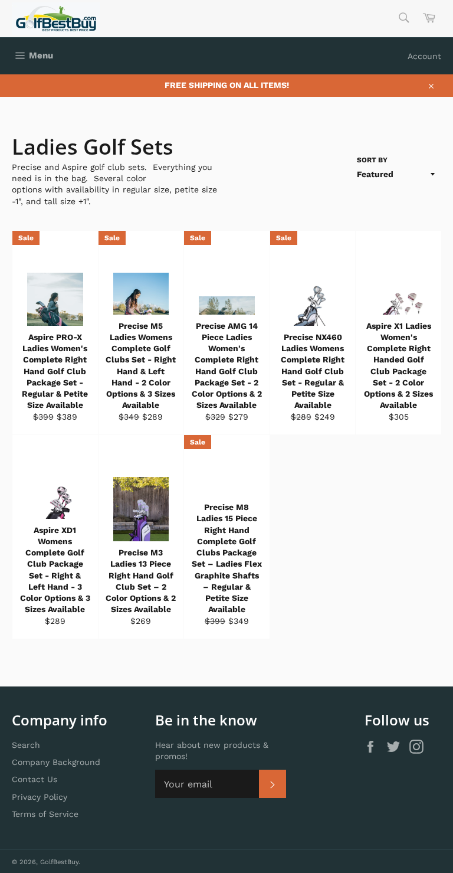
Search (26, 745)
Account (424, 56)
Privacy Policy (39, 797)
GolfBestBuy (59, 862)
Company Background (56, 762)
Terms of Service (45, 814)
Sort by (372, 160)
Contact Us (34, 779)
